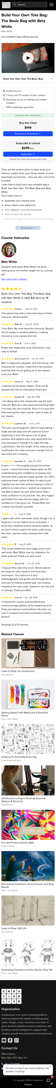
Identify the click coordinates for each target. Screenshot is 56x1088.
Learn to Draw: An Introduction (18, 671)
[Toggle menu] (51, 4)
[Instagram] (16, 1040)
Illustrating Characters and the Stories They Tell (26, 969)
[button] (48, 1080)
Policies (28, 1084)
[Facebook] (10, 1040)
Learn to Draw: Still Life (13, 928)
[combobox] (29, 4)
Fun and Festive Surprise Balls (17, 842)
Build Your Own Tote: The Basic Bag (23, 79)
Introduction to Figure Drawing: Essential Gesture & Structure (23, 800)
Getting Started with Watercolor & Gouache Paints (24, 714)
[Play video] (28, 58)
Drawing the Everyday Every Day (19, 756)
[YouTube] (3, 1040)
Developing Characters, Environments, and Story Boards (27, 885)
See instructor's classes (13, 279)
